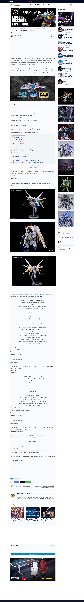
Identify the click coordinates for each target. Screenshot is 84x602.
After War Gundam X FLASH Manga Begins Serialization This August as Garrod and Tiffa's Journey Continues (17, 520)
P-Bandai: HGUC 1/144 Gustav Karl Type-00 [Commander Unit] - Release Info (68, 69)
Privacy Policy (54, 4)
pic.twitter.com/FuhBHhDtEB (36, 160)
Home (24, 4)
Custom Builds (46, 4)
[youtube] (29, 1)
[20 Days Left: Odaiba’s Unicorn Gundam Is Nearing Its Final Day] (60, 82)
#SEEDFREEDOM (18, 139)
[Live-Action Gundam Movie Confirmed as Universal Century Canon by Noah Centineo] (60, 29)
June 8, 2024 (39, 162)
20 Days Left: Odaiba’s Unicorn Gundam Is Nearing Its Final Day (68, 82)
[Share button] (33, 482)
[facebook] (27, 1)
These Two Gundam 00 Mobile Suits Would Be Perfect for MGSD (68, 37)
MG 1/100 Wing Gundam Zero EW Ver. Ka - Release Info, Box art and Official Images (67, 76)
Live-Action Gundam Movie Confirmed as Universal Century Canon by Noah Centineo (48, 519)
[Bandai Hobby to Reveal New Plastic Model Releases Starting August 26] (60, 62)
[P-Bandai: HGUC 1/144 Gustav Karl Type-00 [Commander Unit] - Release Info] (60, 68)
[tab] (24, 5)
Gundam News (30, 4)
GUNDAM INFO (19, 460)
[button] (71, 5)
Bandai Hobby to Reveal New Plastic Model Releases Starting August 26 (68, 63)
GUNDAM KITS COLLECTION (22, 493)
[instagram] (31, 1)
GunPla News (38, 4)
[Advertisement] (32, 47)
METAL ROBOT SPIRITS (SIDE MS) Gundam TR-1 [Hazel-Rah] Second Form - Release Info (68, 43)
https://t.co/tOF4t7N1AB (23, 156)
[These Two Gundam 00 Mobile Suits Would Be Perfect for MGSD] (60, 36)
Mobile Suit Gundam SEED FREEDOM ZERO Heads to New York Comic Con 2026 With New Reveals (32, 520)
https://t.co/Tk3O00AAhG (22, 160)
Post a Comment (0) (32, 554)
